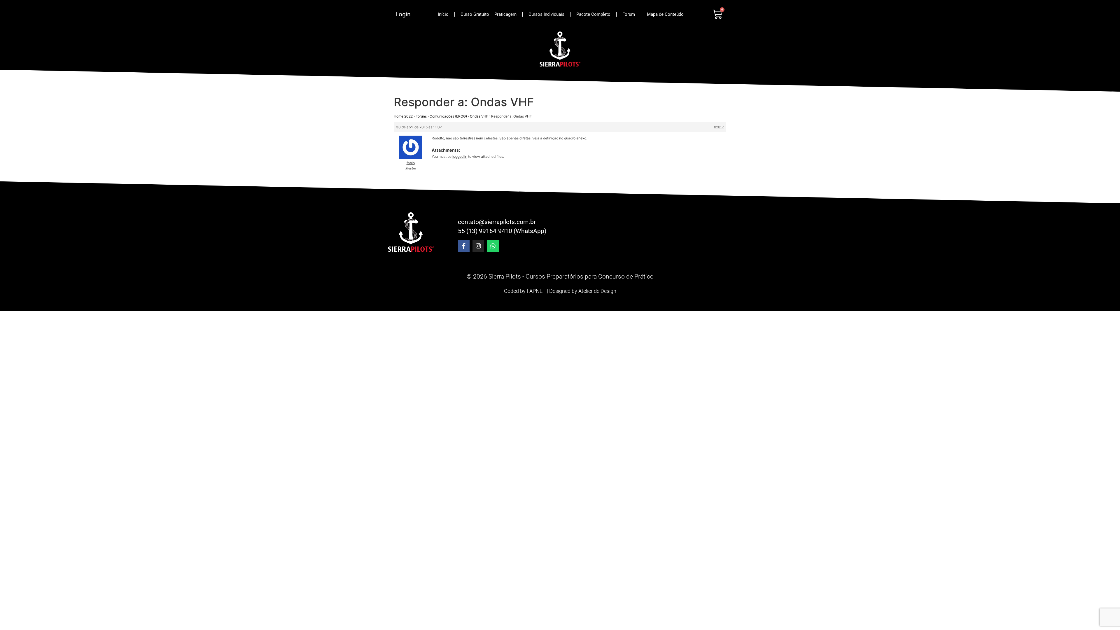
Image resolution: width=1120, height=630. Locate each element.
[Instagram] (478, 246)
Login (403, 14)
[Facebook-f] (464, 246)
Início (443, 14)
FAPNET (536, 291)
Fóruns (421, 116)
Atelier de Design (597, 291)
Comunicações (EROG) (448, 116)
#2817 (719, 127)
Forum (628, 14)
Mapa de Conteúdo (665, 14)
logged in (459, 156)
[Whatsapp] (493, 246)
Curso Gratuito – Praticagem (489, 14)
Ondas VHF (479, 116)
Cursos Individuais (546, 14)
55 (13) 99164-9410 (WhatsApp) (502, 231)
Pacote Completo (593, 14)
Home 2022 (403, 116)
